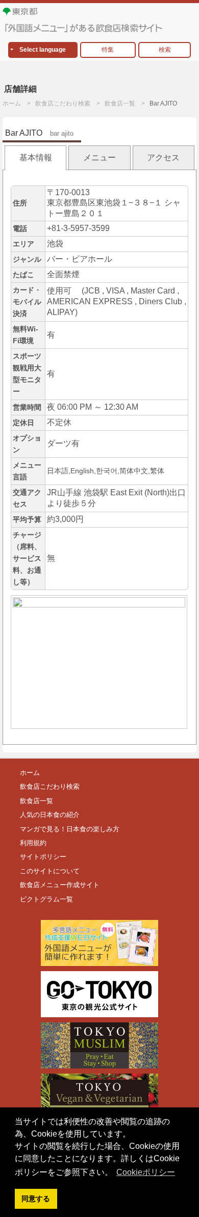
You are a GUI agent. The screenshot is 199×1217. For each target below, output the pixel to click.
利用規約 (33, 843)
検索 (165, 49)
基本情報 (35, 157)
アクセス (163, 157)
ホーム (12, 103)
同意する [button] (35, 1198)
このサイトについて (50, 871)
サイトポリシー (43, 857)
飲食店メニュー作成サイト (60, 885)
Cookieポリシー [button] (145, 1172)
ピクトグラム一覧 (46, 899)
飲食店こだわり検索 (62, 103)
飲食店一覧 (120, 103)
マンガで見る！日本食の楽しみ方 (69, 829)
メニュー (99, 157)
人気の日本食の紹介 (50, 815)
